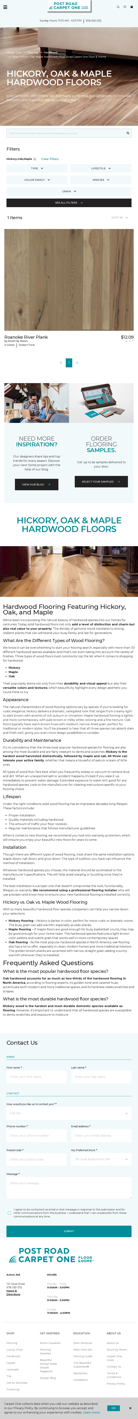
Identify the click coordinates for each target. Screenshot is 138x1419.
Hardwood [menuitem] (13, 1356)
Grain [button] (66, 191)
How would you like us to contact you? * (31, 1104)
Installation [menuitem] (80, 1380)
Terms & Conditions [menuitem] (114, 1375)
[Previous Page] (61, 362)
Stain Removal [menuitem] (82, 1343)
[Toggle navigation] (5, 7)
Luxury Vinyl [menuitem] (14, 1349)
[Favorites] (124, 7)
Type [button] (34, 168)
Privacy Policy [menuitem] (116, 1383)
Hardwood (50, 52)
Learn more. (91, 1412)
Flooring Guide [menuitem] (82, 1356)
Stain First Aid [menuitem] (82, 1349)
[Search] (128, 133)
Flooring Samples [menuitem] (45, 1351)
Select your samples (98, 481)
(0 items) (131, 7)
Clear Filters (50, 159)
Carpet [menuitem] (10, 1363)
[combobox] (65, 133)
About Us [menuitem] (113, 1343)
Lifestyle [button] (98, 168)
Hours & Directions (13, 1292)
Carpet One (14, 52)
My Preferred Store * (84, 1150)
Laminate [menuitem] (12, 1369)
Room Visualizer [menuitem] (50, 1343)
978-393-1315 (93, 20)
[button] (118, 7)
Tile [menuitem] (8, 1376)
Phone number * (16, 1126)
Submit (69, 1231)
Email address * (80, 1126)
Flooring (32, 52)
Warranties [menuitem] (80, 1373)
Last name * (78, 1067)
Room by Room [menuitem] (117, 1349)
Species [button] (98, 180)
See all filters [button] (66, 202)
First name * (14, 1067)
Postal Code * (14, 1150)
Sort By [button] (117, 217)
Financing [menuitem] (12, 1389)
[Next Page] (77, 362)
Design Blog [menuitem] (48, 1378)
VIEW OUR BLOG (33, 484)
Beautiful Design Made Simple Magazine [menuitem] (48, 1365)
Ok (113, 1408)
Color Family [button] (34, 180)
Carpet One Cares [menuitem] (114, 1358)
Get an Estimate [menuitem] (16, 1382)
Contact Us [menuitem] (114, 1366)
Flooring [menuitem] (11, 1343)
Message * (12, 1174)
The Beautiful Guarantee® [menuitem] (82, 1364)
